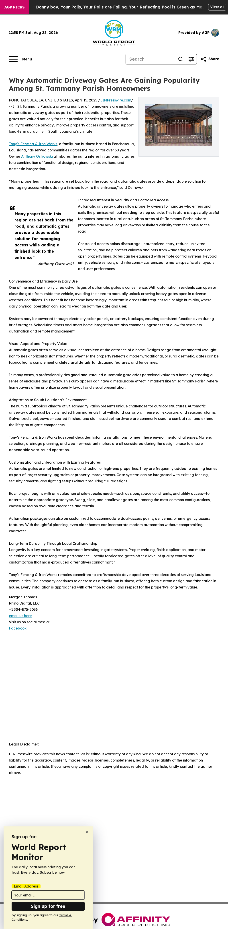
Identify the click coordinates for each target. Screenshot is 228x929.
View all (217, 7)
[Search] (180, 59)
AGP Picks (14, 7)
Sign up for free (48, 906)
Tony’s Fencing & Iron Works (33, 144)
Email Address (26, 886)
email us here (20, 615)
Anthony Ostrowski (37, 156)
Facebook (17, 628)
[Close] (87, 832)
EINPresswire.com (115, 100)
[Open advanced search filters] (191, 59)
